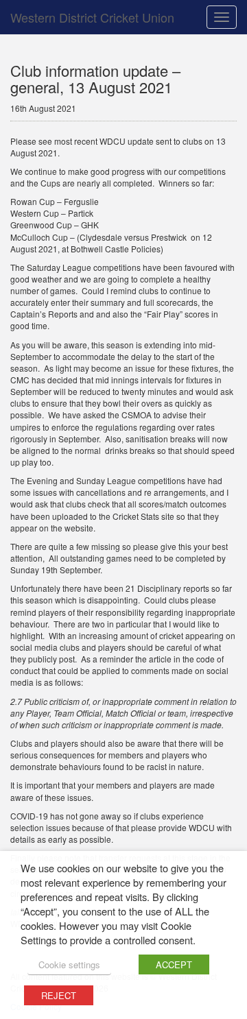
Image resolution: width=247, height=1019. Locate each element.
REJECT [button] (58, 995)
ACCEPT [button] (174, 964)
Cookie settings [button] (69, 964)
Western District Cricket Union (92, 17)
